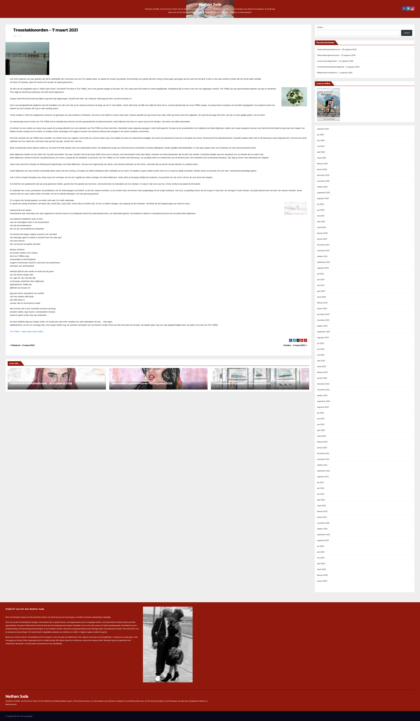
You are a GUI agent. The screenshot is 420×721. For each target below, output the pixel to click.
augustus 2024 (323, 268)
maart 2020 (321, 569)
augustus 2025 (323, 198)
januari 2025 (322, 239)
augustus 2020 (323, 540)
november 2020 (323, 523)
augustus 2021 (323, 477)
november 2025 (323, 181)
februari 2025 (322, 233)
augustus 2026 (323, 129)
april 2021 (321, 500)
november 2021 (323, 459)
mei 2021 (321, 494)
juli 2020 (320, 546)
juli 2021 (320, 482)
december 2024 (323, 245)
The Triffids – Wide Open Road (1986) (26, 331)
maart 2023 (321, 366)
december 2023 (323, 314)
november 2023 (323, 320)
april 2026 (321, 152)
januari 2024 (322, 308)
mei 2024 (321, 285)
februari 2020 (322, 575)
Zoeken (320, 27)
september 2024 (323, 262)
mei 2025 (321, 216)
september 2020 (323, 535)
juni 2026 (321, 140)
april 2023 (321, 361)
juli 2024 (320, 274)
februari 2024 (322, 303)
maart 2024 (321, 297)
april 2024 (321, 291)
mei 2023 (321, 355)
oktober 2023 (322, 326)
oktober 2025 (322, 187)
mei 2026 (321, 146)
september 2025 (323, 193)
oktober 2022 (322, 395)
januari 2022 (322, 448)
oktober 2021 (322, 465)
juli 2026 (320, 135)
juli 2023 (320, 343)
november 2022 (323, 390)
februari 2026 (322, 164)
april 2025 (321, 222)
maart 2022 (321, 436)
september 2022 (323, 401)
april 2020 (321, 564)
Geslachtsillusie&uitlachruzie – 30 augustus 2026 (41, 383)
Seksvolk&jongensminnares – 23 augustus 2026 (141, 383)
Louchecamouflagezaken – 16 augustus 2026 (241, 383)
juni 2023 (321, 349)
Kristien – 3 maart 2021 (295, 345)
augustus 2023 (323, 337)
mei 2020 (321, 558)
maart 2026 (321, 158)
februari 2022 (322, 442)
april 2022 (321, 430)
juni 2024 (321, 280)
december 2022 (323, 384)
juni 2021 (321, 488)
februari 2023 (322, 372)
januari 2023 (322, 378)
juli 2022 (320, 413)
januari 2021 (322, 517)
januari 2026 (322, 169)
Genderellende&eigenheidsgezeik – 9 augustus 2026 (338, 67)
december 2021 (323, 453)
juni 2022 (321, 419)
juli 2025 (320, 204)
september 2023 (323, 332)
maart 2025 (321, 227)
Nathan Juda (210, 4)
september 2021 (323, 471)
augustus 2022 (323, 407)
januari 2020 (322, 581)
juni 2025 (321, 210)
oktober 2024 (322, 256)
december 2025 (323, 175)
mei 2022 (321, 424)
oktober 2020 (322, 529)
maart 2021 (321, 506)
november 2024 (323, 251)
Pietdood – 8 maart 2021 (23, 345)
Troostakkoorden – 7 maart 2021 (45, 30)
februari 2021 (322, 511)
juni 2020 (321, 552)
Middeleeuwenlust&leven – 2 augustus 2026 (334, 73)
